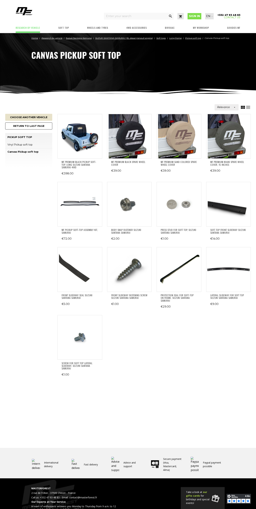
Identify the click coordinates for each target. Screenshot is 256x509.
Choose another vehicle (28, 117)
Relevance (226, 107)
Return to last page (28, 126)
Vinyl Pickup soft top (20, 144)
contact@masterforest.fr (83, 497)
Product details (80, 136)
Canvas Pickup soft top (22, 151)
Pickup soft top (19, 137)
